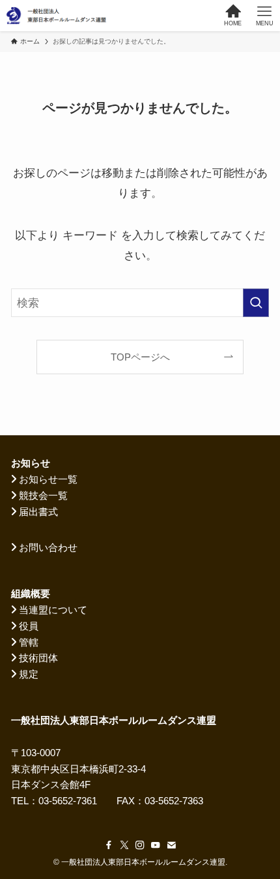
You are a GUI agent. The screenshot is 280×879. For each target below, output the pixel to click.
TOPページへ (140, 357)
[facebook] (109, 845)
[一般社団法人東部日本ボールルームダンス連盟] (57, 15)
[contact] (171, 845)
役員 (28, 625)
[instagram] (140, 845)
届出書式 (38, 511)
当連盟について (53, 609)
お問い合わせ (48, 547)
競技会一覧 (43, 495)
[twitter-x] (124, 845)
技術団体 (38, 657)
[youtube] (155, 845)
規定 (28, 674)
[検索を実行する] (256, 302)
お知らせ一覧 (48, 479)
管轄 (28, 642)
